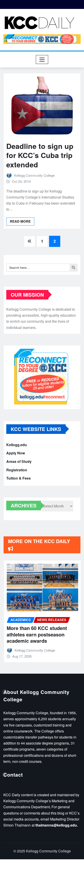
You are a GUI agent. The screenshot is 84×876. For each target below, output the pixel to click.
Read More (20, 221)
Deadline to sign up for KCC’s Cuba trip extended (39, 155)
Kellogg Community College (34, 175)
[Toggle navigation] (42, 59)
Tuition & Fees (18, 478)
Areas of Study (19, 461)
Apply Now (15, 453)
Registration (16, 469)
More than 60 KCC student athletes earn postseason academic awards (36, 634)
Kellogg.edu (16, 444)
